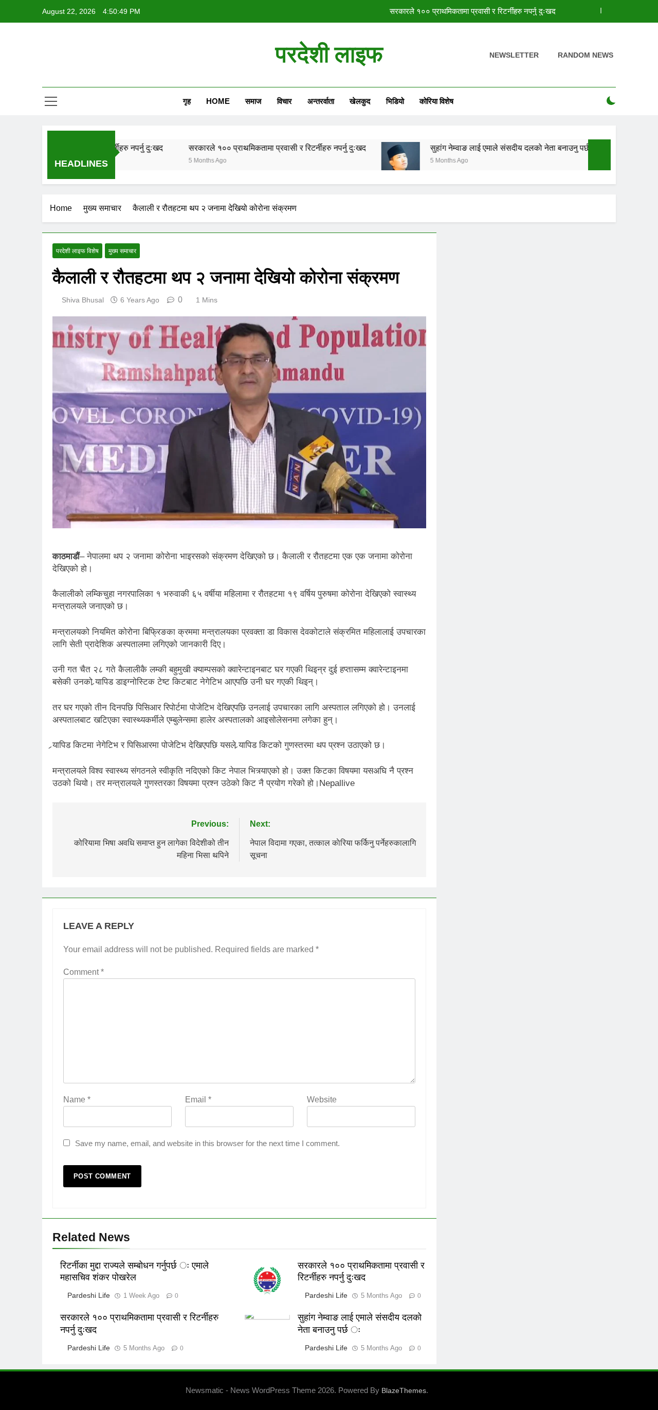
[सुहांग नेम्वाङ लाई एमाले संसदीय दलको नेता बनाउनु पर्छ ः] (372, 161)
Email (198, 1099)
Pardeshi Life (88, 1295)
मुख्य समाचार (122, 251)
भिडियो (395, 101)
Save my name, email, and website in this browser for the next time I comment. (207, 1143)
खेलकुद (360, 101)
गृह (187, 101)
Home (218, 101)
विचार (284, 101)
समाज (253, 101)
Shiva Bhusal (83, 300)
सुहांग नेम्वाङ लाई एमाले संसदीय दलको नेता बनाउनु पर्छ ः (487, 147)
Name (76, 1099)
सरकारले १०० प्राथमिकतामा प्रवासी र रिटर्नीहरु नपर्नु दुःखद (473, 11)
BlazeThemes (403, 1390)
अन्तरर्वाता (320, 101)
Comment (83, 972)
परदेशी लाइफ (329, 54)
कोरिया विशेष (436, 101)
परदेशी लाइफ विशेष (77, 251)
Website (322, 1099)
